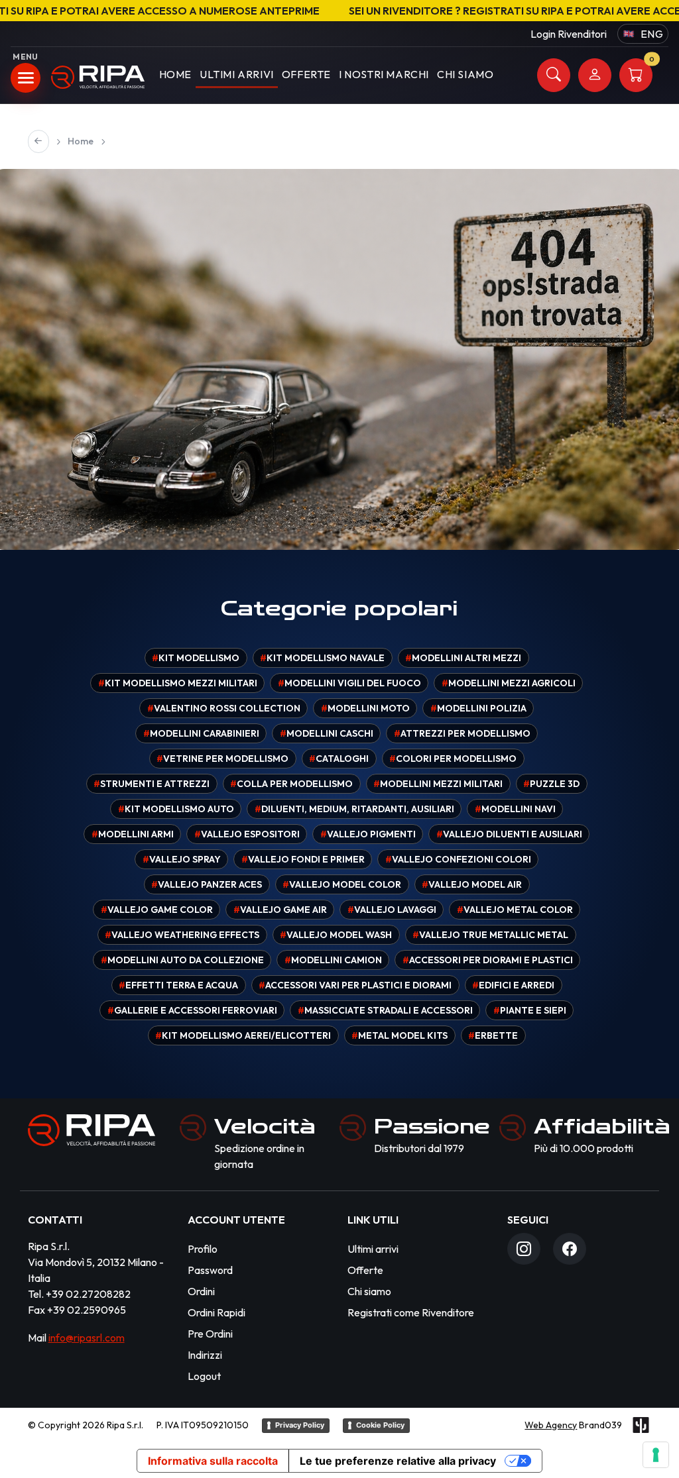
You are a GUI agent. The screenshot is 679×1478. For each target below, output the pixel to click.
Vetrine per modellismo (222, 759)
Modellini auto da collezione (182, 960)
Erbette (493, 1035)
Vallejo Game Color (157, 910)
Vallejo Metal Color (515, 910)
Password (210, 1270)
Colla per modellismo (291, 784)
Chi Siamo (465, 74)
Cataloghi (339, 759)
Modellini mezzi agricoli (509, 683)
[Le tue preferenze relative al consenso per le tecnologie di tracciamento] (655, 1454)
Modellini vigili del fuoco (349, 683)
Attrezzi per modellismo (462, 733)
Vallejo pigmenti (368, 834)
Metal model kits (399, 1035)
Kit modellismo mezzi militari (177, 683)
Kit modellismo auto (176, 809)
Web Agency (551, 1425)
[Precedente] (38, 141)
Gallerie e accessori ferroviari (192, 1010)
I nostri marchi (384, 74)
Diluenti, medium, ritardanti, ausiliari (354, 809)
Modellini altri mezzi (463, 658)
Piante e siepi (529, 1010)
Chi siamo (369, 1291)
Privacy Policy (299, 1425)
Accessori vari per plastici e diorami (355, 985)
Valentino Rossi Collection (223, 708)
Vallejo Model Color (341, 884)
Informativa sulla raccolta (213, 1460)
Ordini (201, 1291)
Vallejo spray (182, 859)
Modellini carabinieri (201, 733)
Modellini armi (133, 834)
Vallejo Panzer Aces (206, 884)
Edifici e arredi (513, 985)
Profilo (202, 1248)
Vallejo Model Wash (336, 935)
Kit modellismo (195, 658)
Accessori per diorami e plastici (487, 960)
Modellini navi (515, 809)
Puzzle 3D (551, 784)
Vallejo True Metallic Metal (490, 935)
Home (80, 141)
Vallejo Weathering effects (182, 935)
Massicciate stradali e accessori (385, 1010)
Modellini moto (365, 708)
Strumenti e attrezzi (151, 784)
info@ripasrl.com (86, 1337)
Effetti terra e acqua (178, 985)
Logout (204, 1376)
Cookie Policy (380, 1425)
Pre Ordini (210, 1333)
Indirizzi (205, 1354)
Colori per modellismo (453, 759)
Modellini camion (333, 960)
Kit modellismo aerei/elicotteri (243, 1035)
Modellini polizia (478, 708)
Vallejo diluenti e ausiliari (509, 834)
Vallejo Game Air (280, 910)
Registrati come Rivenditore (410, 1312)
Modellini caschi (326, 733)
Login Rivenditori (568, 33)
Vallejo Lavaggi (391, 910)
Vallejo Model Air (472, 884)
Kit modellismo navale (322, 658)
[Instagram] (523, 1249)
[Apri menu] (25, 78)
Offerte (306, 74)
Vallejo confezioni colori (458, 859)
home (175, 74)
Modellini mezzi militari (438, 784)
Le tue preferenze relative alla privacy (398, 1460)
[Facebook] (569, 1249)
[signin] (594, 75)
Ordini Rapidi (216, 1312)
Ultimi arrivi (237, 74)
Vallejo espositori (247, 834)
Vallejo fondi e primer (303, 859)
